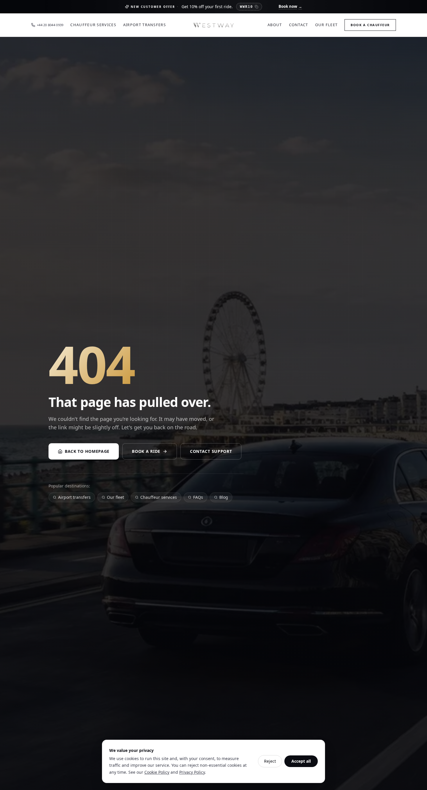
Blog (223, 497)
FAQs (198, 497)
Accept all (301, 761)
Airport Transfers (144, 24)
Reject (270, 761)
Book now (290, 6)
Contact (298, 24)
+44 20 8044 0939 (50, 25)
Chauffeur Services (93, 24)
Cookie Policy (156, 772)
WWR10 (246, 7)
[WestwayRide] (213, 25)
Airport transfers (74, 497)
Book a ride (146, 451)
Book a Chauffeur (370, 25)
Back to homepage (87, 451)
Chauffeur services (158, 497)
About (275, 24)
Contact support (211, 451)
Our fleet (115, 497)
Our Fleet (326, 24)
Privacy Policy (192, 772)
